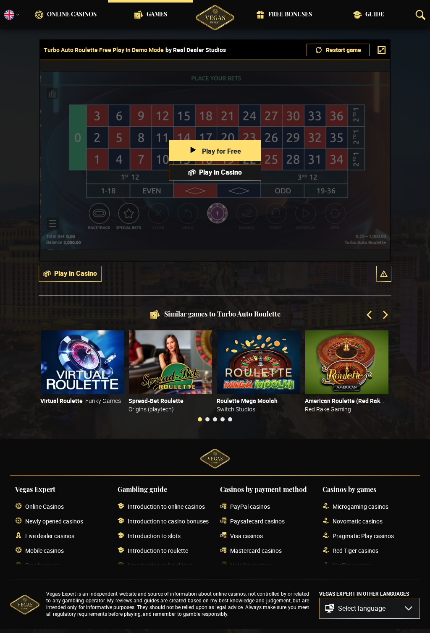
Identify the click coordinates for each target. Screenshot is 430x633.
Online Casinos (72, 15)
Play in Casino (220, 172)
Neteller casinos (250, 565)
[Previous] (370, 315)
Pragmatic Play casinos (363, 536)
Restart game (343, 50)
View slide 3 (215, 419)
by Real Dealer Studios (195, 50)
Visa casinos (246, 536)
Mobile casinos (44, 551)
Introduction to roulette (158, 551)
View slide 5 (230, 419)
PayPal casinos (250, 506)
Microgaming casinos (360, 506)
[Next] (384, 315)
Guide (374, 15)
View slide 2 (207, 419)
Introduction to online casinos (166, 506)
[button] (383, 274)
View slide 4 (222, 419)
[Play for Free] (82, 362)
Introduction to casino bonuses (168, 521)
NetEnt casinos (352, 565)
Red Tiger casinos (355, 551)
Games (157, 15)
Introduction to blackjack (160, 565)
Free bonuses (290, 15)
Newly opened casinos (54, 521)
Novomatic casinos (358, 521)
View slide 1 (200, 419)
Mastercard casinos (256, 551)
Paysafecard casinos (257, 521)
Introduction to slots (154, 536)
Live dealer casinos (49, 536)
